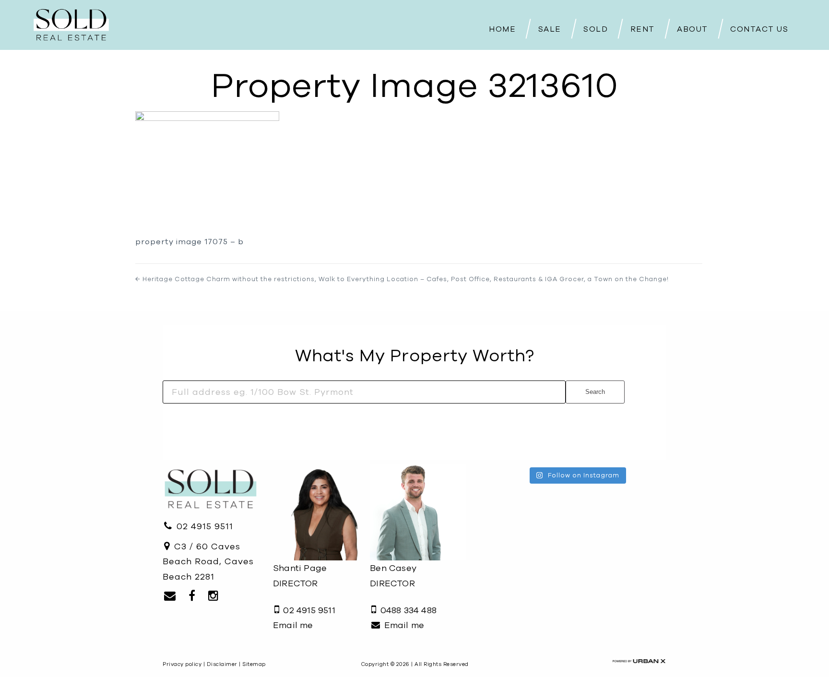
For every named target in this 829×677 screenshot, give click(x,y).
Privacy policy (182, 664)
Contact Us (759, 28)
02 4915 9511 (203, 526)
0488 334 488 (407, 610)
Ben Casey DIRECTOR (393, 575)
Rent (642, 28)
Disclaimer (222, 664)
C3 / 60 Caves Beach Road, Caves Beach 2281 (208, 561)
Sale (549, 28)
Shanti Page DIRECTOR (300, 575)
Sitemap (254, 664)
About (692, 28)
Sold (595, 28)
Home (502, 28)
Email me (293, 625)
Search (595, 391)
